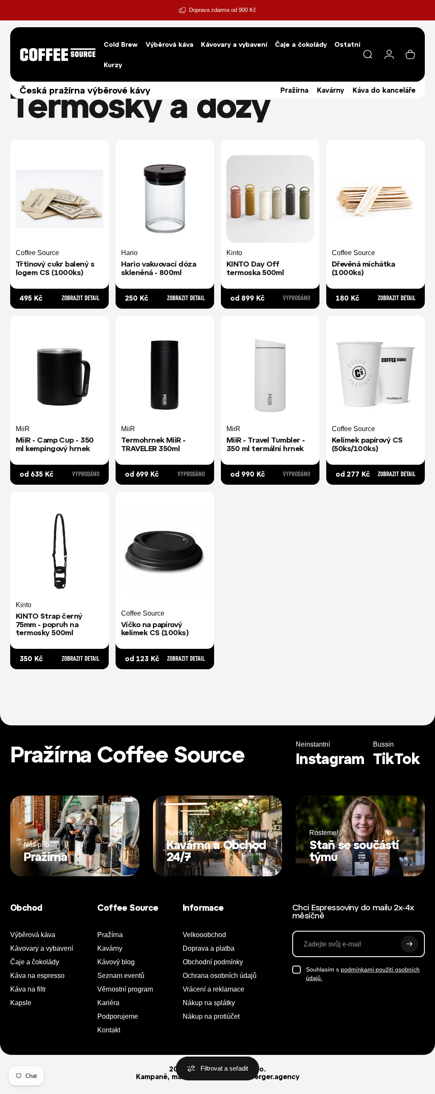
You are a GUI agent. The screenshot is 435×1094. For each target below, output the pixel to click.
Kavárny (330, 90)
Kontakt (108, 1030)
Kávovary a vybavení (41, 948)
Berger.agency (274, 1076)
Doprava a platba (208, 948)
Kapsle (20, 1002)
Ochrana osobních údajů (220, 975)
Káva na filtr (28, 989)
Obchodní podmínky (213, 962)
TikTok (396, 758)
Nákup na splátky (209, 1002)
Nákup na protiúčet (211, 1016)
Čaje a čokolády (34, 962)
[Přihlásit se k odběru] (409, 943)
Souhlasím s (363, 973)
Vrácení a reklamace (213, 989)
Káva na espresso (37, 975)
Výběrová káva (32, 934)
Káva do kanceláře (384, 90)
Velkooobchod (204, 934)
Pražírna (294, 90)
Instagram (330, 758)
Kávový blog (116, 962)
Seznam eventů (120, 975)
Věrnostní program (125, 989)
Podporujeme (117, 1016)
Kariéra (108, 1002)
